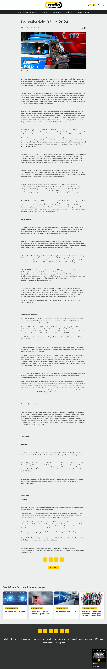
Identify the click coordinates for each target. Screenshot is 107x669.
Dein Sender (57, 12)
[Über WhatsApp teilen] (56, 559)
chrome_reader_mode (84, 28)
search (103, 5)
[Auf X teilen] (51, 559)
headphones (81, 28)
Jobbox (79, 12)
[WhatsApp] (4, 5)
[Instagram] (11, 5)
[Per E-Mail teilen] (62, 559)
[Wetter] (98, 5)
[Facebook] (8, 5)
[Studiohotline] (21, 5)
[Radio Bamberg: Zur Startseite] (53, 5)
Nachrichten (44, 12)
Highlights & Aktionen (30, 12)
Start (19, 12)
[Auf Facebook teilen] (45, 559)
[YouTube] (14, 5)
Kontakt (87, 12)
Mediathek (69, 12)
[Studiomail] (18, 5)
